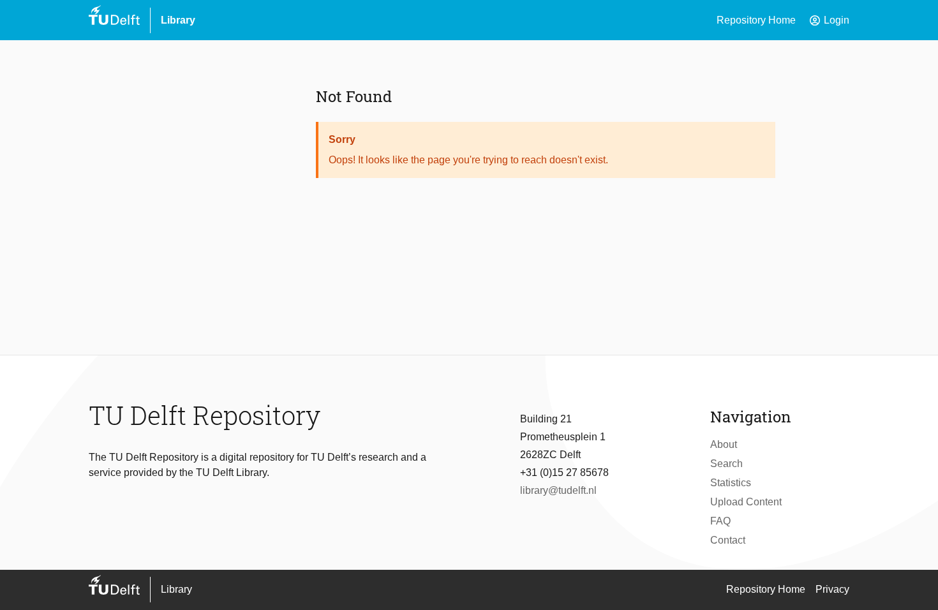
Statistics (730, 482)
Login (828, 20)
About (723, 444)
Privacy (832, 589)
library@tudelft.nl (558, 490)
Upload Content (746, 501)
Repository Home (756, 20)
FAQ (720, 521)
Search (726, 463)
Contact (727, 540)
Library (178, 20)
